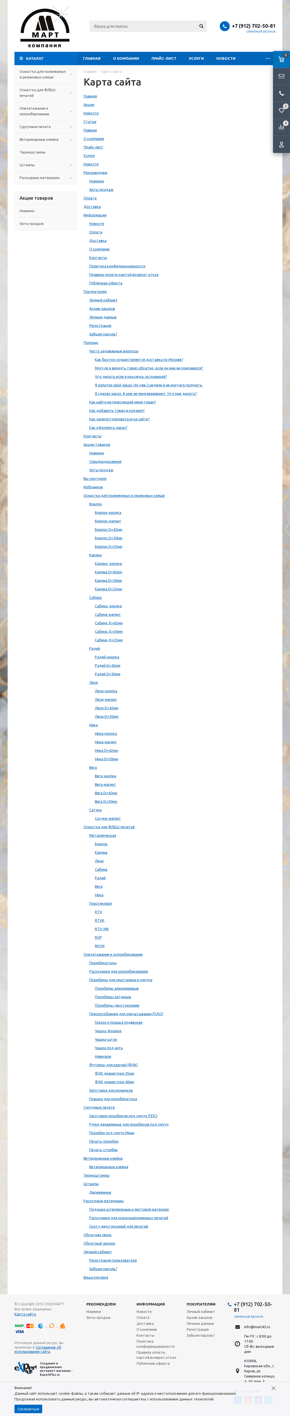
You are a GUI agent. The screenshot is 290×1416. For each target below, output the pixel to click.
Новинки (27, 211)
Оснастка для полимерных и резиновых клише (43, 74)
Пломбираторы (103, 963)
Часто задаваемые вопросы (113, 351)
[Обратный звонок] (281, 93)
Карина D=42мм (108, 572)
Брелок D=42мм (108, 529)
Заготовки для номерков (111, 1090)
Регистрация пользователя (113, 1260)
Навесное (103, 1056)
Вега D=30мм (106, 801)
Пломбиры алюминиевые (117, 988)
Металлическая (102, 835)
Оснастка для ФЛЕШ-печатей (38, 92)
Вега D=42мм (106, 793)
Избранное (93, 487)
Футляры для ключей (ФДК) (113, 1065)
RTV (98, 912)
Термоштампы (33, 152)
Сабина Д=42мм (109, 623)
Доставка (92, 206)
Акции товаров (97, 444)
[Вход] (281, 144)
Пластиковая (100, 903)
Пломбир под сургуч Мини (111, 1133)
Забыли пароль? (103, 334)
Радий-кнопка (107, 657)
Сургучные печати (35, 127)
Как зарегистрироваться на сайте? (119, 419)
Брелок (95, 504)
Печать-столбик (103, 1150)
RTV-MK (102, 929)
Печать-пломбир (104, 1141)
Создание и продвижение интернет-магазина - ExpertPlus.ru (56, 1369)
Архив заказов (102, 308)
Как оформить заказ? (108, 427)
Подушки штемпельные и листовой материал (129, 1209)
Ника (93, 725)
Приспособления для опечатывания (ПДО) (126, 1014)
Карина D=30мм (108, 580)
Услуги (196, 58)
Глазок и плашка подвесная (118, 1022)
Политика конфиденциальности (117, 266)
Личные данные (103, 317)
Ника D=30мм (106, 759)
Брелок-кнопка (108, 512)
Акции (89, 105)
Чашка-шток (106, 1039)
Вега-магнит (105, 784)
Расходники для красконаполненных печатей (128, 1218)
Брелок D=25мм (108, 546)
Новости (226, 58)
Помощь (91, 342)
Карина (95, 555)
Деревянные (100, 1192)
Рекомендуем (95, 172)
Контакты (98, 257)
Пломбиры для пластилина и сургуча (120, 980)
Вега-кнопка (105, 776)
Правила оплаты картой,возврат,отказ (124, 274)
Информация (95, 215)
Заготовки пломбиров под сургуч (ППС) (123, 1116)
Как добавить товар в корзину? (117, 410)
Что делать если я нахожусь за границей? (131, 376)
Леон (93, 682)
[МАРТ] (45, 26)
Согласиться (28, 1409)
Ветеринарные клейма (39, 139)
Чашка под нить (109, 1048)
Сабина (95, 597)
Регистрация (100, 325)
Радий (94, 648)
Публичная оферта (105, 283)
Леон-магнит (106, 699)
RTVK (100, 920)
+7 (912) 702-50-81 (254, 26)
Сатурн (95, 810)
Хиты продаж (32, 223)
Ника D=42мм (106, 750)
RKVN (100, 946)
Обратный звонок (261, 31)
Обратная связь (98, 1235)
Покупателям (95, 291)
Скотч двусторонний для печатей (118, 1226)
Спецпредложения (105, 461)
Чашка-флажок (108, 1031)
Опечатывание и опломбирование (34, 111)
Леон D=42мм (106, 708)
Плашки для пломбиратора (113, 1099)
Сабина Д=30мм (109, 631)
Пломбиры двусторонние (117, 1005)
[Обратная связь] (281, 76)
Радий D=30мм (107, 674)
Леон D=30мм (106, 716)
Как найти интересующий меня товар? (122, 402)
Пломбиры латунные (113, 997)
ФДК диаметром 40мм (114, 1082)
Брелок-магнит (108, 521)
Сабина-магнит (108, 614)
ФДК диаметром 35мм (114, 1073)
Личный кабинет (103, 300)
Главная (92, 58)
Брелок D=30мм (108, 538)
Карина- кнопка (108, 563)
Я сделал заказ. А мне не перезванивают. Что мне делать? (146, 393)
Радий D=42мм (107, 665)
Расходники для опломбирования (118, 971)
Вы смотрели (95, 478)
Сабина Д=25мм (109, 640)
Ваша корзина (96, 1277)
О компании (126, 58)
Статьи (90, 121)
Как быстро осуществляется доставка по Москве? (139, 359)
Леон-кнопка (106, 691)
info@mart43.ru (257, 1327)
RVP (98, 937)
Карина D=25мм (108, 589)
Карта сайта (25, 1314)
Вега (93, 767)
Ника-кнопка (106, 733)
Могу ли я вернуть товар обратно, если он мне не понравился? (149, 368)
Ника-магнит (106, 742)
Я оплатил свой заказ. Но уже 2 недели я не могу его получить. (149, 385)
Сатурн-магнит (108, 818)
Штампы (27, 165)
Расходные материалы (40, 178)
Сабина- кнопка (108, 606)
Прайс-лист (164, 58)
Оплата (90, 198)
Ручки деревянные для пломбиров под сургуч (129, 1124)
